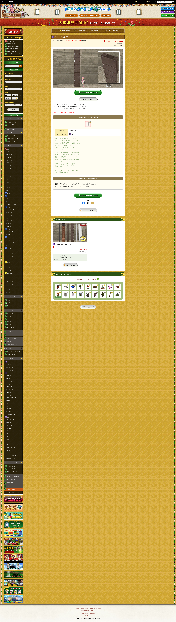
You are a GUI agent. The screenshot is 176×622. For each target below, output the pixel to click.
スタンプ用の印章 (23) (12, 338)
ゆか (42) (9, 439)
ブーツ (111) (10, 251)
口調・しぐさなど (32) (12, 471)
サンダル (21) (10, 259)
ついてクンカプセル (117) (10, 310)
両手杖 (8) (9, 162)
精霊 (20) (9, 321)
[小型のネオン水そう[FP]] (73, 294)
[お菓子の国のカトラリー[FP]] (110, 294)
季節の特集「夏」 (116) (12, 48)
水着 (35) (9, 226)
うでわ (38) (9, 240)
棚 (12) (8, 430)
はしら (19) (9, 444)
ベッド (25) (9, 381)
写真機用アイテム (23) (12, 344)
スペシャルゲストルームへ (13, 499)
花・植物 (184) (10, 419)
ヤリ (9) (9, 165)
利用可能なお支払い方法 (112, 30)
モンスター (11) (10, 318)
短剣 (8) (9, 157)
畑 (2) (8, 450)
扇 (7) (8, 179)
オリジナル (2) (10, 327)
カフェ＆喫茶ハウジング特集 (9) (14, 53)
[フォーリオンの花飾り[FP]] (80, 287)
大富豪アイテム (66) (11, 486)
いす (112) (9, 386)
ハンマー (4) (10, 182)
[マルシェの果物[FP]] (95, 287)
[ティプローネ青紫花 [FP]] (117, 294)
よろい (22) (9, 218)
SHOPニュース (168, 15)
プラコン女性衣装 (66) (12, 468)
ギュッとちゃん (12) (11, 281)
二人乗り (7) (10, 302)
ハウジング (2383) (8, 358)
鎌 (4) (8, 190)
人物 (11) (9, 316)
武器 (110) (9, 149)
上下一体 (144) (10, 209)
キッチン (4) (10, 403)
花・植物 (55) (10, 411)
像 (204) (9, 406)
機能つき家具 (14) (11, 400)
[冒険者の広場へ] (12, 15)
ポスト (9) (9, 452)
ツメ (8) (9, 173)
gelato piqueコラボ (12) (12, 43)
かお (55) (9, 270)
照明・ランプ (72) (11, 422)
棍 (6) (8, 171)
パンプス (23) (10, 256)
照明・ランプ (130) (11, 397)
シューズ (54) (10, 253)
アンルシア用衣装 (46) (12, 354)
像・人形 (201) (10, 428)
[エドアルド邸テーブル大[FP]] (117, 287)
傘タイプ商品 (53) (11, 286)
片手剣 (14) (9, 151)
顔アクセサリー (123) (12, 262)
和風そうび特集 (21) (11, 51)
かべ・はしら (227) (11, 395)
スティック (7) (10, 160)
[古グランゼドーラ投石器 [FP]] (88, 294)
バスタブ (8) (10, 389)
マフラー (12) (10, 284)
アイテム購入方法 (66, 30)
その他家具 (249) (11, 414)
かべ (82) (9, 441)
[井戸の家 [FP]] (58, 294)
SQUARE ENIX (7, 1)
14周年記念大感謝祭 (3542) (13, 46)
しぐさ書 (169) (10, 331)
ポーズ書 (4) (9, 334)
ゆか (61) (9, 392)
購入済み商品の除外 (9, 102)
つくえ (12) (9, 433)
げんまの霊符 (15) (11, 479)
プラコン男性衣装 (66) (12, 466)
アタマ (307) (10, 195)
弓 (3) (8, 187)
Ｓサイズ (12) (10, 364)
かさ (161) (9, 273)
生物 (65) (9, 324)
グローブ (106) (10, 242)
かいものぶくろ (168, 8)
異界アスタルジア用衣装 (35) (14, 351)
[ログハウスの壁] (88, 124)
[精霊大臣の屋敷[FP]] (95, 294)
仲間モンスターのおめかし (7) (13, 476)
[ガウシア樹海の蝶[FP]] (110, 287)
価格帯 (6, 86)
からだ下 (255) (10, 229)
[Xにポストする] (88, 203)
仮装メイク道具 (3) (11, 129)
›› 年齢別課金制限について (88, 610)
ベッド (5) (9, 425)
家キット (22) (10, 361)
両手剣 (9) (9, 154)
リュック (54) (10, 278)
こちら (81, 186)
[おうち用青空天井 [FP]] (73, 287)
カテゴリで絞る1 (9, 73)
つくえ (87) (9, 384)
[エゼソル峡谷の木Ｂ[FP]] (103, 294)
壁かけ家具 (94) (10, 408)
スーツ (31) (9, 215)
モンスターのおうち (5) (12, 455)
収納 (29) (9, 375)
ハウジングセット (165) (12, 138)
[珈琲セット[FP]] (65, 287)
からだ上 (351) (10, 207)
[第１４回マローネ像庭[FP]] (103, 287)
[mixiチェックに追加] (92, 203)
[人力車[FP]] (58, 287)
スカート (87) (10, 234)
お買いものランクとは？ (97, 30)
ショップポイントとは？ (81, 30)
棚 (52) (8, 378)
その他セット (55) (11, 141)
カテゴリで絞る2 (9, 79)
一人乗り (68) (10, 300)
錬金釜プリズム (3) (11, 482)
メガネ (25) (9, 264)
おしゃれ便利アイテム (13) (13, 124)
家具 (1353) (10, 372)
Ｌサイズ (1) (10, 370)
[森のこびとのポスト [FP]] (88, 287)
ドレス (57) (9, 212)
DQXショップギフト (11, 489)
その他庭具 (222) (11, 458)
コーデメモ (168, 11)
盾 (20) (8, 193)
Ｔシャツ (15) (10, 223)
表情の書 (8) (9, 341)
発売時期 (7, 92)
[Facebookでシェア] (83, 203)
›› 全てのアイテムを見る (13, 492)
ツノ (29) (9, 201)
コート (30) (9, 220)
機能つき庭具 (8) (11, 447)
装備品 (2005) (7, 145)
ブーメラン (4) (10, 184)
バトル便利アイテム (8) (12, 122)
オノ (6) (9, 168)
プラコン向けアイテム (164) (10, 462)
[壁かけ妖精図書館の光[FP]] (65, 294)
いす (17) (9, 436)
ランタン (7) (10, 292)
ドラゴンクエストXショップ (88, 9)
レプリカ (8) (10, 313)
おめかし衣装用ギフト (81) (10, 348)
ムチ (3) (9, 176)
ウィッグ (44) (10, 198)
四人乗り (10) (10, 305)
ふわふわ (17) (10, 275)
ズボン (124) (10, 231)
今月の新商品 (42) (11, 41)
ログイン (13, 31)
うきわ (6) (9, 289)
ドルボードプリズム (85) (10, 296)
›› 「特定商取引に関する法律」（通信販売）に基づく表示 (88, 608)
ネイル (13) (9, 245)
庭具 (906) (9, 417)
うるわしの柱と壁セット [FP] (64, 244)
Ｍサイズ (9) (10, 367)
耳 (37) (8, 267)
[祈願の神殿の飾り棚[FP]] (80, 294)
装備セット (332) (11, 135)
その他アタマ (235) (11, 204)
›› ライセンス (88, 615)
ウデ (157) (9, 237)
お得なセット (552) (8, 132)
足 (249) (9, 248)
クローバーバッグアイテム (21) (11, 118)
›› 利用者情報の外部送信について (88, 613)
